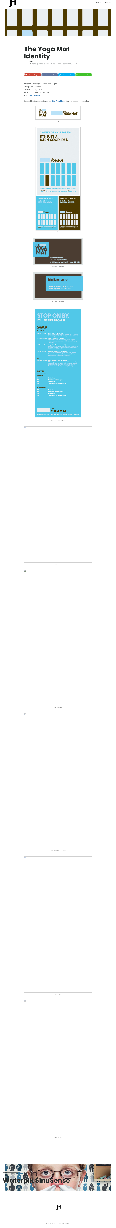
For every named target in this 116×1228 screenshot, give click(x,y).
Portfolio (99, 2)
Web (53, 64)
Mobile (42, 64)
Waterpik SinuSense (36, 1180)
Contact (108, 2)
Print (48, 64)
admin (31, 61)
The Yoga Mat (35, 95)
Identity (34, 64)
